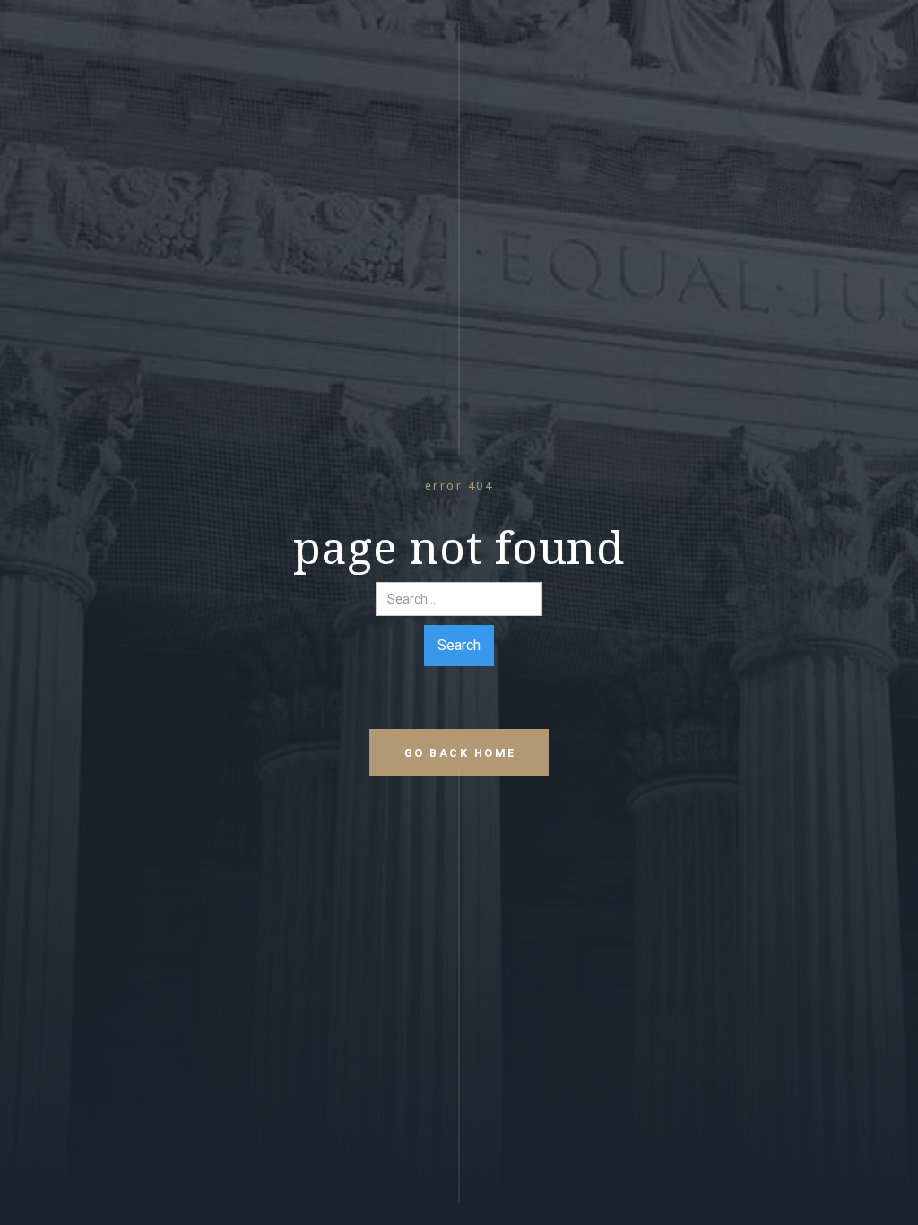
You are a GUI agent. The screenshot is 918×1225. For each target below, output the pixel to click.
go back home (460, 753)
